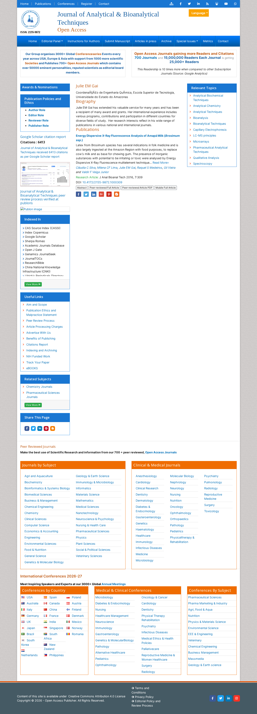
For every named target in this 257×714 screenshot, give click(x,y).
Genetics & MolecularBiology (114, 640)
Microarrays (201, 141)
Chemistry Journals (39, 386)
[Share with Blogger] (52, 428)
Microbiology (144, 560)
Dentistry (142, 494)
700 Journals (146, 58)
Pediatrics (176, 531)
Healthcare (143, 535)
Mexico (76, 621)
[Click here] (171, 4)
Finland (76, 609)
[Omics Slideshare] (216, 4)
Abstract (82, 187)
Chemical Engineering (38, 506)
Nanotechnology (87, 513)
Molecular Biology (182, 476)
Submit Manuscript (117, 41)
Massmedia (196, 658)
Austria (76, 603)
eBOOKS (32, 368)
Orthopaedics (179, 519)
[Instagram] (237, 698)
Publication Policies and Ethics (42, 101)
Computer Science (36, 525)
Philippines (56, 655)
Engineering (32, 537)
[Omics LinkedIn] (198, 4)
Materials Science (87, 494)
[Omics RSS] (207, 4)
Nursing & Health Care (91, 525)
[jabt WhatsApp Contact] (235, 4)
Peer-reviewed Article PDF (137, 187)
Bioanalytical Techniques (209, 123)
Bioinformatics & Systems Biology (47, 488)
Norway (77, 628)
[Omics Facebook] (180, 4)
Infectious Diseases (149, 548)
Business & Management (41, 500)
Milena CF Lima (107, 167)
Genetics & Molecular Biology (44, 562)
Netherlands (29, 655)
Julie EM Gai (127, 167)
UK (28, 621)
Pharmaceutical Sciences (92, 531)
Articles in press (145, 41)
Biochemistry (33, 482)
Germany (32, 615)
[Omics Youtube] (226, 4)
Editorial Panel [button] (51, 41)
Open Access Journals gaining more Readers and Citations (184, 54)
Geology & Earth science (204, 665)
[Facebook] (212, 698)
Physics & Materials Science (207, 621)
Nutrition (176, 500)
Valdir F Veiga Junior (95, 172)
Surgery (209, 505)
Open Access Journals (83, 63)
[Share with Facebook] (26, 428)
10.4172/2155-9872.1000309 (102, 182)
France (53, 615)
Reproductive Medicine (213, 497)
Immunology (144, 542)
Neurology (177, 488)
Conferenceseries (88, 54)
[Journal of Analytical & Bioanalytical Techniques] (30, 19)
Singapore (56, 628)
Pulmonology (213, 482)
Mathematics (85, 500)
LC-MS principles (204, 135)
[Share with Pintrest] (46, 428)
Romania (77, 634)
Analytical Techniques (207, 111)
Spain (53, 597)
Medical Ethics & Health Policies (157, 641)
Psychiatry (211, 476)
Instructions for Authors (84, 41)
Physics (81, 537)
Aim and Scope (36, 304)
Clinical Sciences (35, 519)
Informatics (83, 488)
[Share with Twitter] (33, 428)
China (53, 609)
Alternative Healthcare (110, 652)
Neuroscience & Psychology (95, 519)
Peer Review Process (40, 320)
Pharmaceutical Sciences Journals (43, 395)
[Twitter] (220, 698)
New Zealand (49, 647)
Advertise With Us (38, 332)
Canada (54, 603)
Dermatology (144, 500)
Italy (29, 609)
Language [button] (198, 13)
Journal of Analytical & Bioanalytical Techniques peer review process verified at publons (42, 197)
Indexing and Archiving (41, 350)
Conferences (66, 3)
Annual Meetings (114, 584)
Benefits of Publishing (40, 338)
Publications (43, 3)
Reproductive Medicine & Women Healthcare (158, 657)
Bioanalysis (200, 117)
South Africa (50, 636)
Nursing (175, 494)
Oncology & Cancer (154, 597)
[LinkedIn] (228, 698)
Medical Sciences (87, 506)
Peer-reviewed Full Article (104, 187)
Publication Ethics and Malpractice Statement (41, 312)
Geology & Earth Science (92, 476)
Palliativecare (150, 649)
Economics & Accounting (41, 531)
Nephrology (178, 482)
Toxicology (211, 511)
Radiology (211, 488)
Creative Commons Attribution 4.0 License (96, 696)
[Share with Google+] (101, 194)
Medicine (142, 554)
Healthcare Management (111, 615)
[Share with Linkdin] (39, 428)
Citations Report (37, 344)
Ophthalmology (180, 513)
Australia (32, 603)
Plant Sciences (85, 543)
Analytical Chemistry (207, 105)
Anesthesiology (146, 476)
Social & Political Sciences (93, 549)
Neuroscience (104, 621)
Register (86, 3)
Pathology (177, 525)
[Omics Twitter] (189, 4)
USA (29, 597)
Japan (30, 628)
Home (24, 3)
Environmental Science (203, 628)
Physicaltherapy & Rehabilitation (182, 540)
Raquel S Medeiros (149, 167)
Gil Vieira (169, 167)
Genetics (142, 523)
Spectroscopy (202, 163)
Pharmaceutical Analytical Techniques (210, 150)
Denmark (77, 615)
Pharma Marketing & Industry (207, 603)
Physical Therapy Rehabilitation (153, 618)
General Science (35, 556)
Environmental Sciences (40, 543)
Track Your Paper (37, 362)
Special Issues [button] (186, 41)
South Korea (28, 642)
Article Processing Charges (44, 326)
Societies (31, 63)
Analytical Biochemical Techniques (208, 98)
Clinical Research (147, 488)
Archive (166, 41)
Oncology (176, 506)
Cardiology (143, 482)
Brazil (30, 634)
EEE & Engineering (200, 634)
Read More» (161, 162)
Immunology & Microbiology (95, 482)
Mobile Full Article (166, 187)
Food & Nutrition (35, 549)
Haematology (145, 529)
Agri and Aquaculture (38, 476)
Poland (76, 597)
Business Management (203, 652)
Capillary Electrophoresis (210, 129)
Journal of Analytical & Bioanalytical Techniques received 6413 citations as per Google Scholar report (44, 152)
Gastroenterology (107, 634)
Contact (104, 3)
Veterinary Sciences (89, 556)
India (52, 621)
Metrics (208, 41)
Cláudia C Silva (86, 167)
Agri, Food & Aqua (200, 609)
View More (32, 284)
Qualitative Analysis (206, 157)
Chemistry (31, 513)
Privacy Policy (144, 697)
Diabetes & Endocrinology (145, 509)
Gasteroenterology (148, 517)
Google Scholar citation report (43, 137)
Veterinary (195, 640)
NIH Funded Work (38, 356)
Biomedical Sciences (38, 494)
